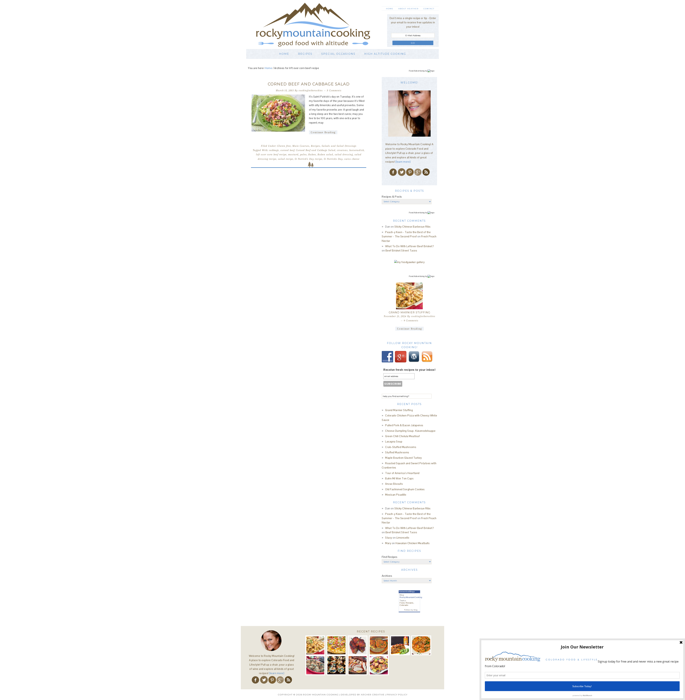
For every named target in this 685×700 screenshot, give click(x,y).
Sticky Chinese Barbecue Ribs (412, 226)
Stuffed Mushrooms (397, 452)
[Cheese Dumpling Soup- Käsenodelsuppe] (379, 645)
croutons (342, 150)
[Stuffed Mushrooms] (336, 665)
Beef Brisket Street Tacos (401, 250)
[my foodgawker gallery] (409, 262)
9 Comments (411, 320)
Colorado (404, 605)
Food (402, 603)
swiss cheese (351, 158)
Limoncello (402, 537)
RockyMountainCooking (411, 597)
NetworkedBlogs (407, 591)
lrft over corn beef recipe (271, 154)
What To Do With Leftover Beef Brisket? (409, 246)
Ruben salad (325, 154)
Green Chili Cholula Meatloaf (402, 436)
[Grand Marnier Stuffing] (409, 295)
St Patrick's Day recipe (308, 158)
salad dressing (344, 154)
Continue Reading (323, 132)
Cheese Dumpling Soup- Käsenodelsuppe (410, 430)
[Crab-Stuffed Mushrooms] (315, 665)
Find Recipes (389, 557)
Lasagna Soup (393, 441)
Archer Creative (372, 694)
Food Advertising (417, 71)
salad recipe (285, 158)
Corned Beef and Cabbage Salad (309, 84)
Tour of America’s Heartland (402, 473)
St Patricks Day (333, 158)
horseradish (356, 150)
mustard (293, 154)
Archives (387, 575)
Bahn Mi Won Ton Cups (399, 478)
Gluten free (284, 145)
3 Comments (334, 90)
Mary (388, 543)
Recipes (315, 145)
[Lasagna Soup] (421, 645)
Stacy (388, 537)
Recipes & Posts (392, 196)
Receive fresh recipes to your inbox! (409, 369)
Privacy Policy (397, 694)
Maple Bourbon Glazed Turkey (403, 457)
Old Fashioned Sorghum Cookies (405, 489)
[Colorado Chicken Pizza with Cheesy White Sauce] (336, 645)
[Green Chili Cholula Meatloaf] (400, 645)
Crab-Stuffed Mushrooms (400, 447)
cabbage (274, 150)
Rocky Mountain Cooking (318, 24)
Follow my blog (411, 610)
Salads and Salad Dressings (339, 145)
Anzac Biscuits (394, 483)
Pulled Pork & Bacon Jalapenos (404, 425)
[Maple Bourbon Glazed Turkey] (358, 665)
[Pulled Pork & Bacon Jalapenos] (358, 645)
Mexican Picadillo (395, 494)
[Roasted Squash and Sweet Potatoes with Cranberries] (379, 665)
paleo (303, 154)
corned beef (287, 150)
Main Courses (300, 145)
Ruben (312, 154)
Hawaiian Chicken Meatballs (412, 543)
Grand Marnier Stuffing (409, 312)
